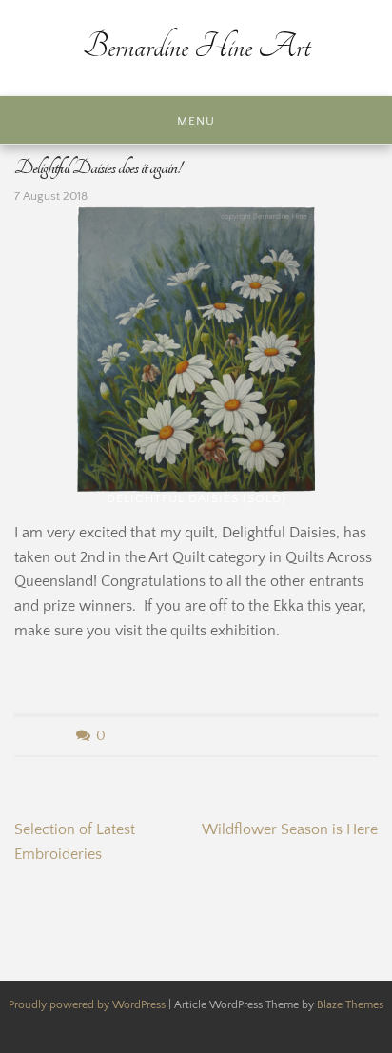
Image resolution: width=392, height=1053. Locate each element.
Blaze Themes (350, 1005)
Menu (196, 120)
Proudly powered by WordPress (88, 1005)
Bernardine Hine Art (196, 47)
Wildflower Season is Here (290, 829)
